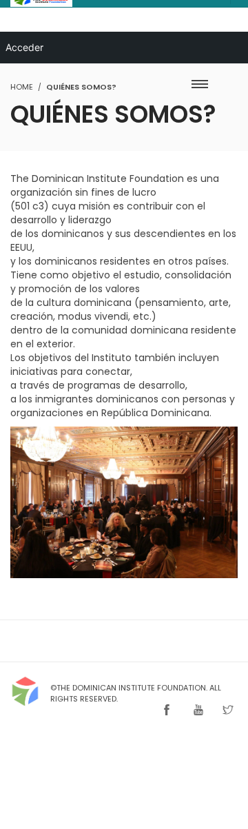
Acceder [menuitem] (24, 47)
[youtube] (198, 711)
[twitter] (228, 711)
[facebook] (166, 711)
